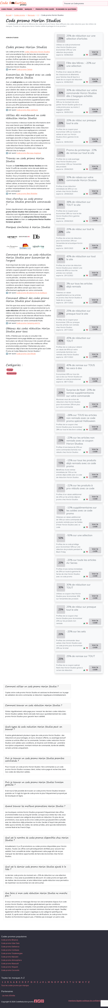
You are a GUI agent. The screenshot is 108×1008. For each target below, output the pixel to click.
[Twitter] (39, 1002)
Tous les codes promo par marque (15, 985)
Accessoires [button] (11, 373)
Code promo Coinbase (10, 950)
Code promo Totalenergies (12, 953)
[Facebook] (35, 1002)
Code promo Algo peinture (27, 110)
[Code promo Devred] (24, 236)
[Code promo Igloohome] (38, 246)
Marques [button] (28, 9)
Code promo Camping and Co (28, 323)
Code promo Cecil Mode (26, 353)
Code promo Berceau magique (28, 153)
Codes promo (6, 9)
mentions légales (75, 1000)
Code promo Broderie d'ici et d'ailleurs (31, 293)
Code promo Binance (9, 940)
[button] (84, 55)
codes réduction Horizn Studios (37, 52)
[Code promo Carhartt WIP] (12, 236)
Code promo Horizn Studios (52, 15)
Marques (31, 15)
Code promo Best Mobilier (26, 193)
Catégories (18, 9)
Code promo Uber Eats (10, 943)
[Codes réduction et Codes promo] (13, 3)
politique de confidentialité (93, 1000)
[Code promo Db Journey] (36, 236)
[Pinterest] (42, 1002)
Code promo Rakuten (9, 957)
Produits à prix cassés (45, 9)
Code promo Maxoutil (10, 963)
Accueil (8, 15)
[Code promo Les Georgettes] (12, 246)
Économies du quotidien (66, 9)
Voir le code (95, 53)
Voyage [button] (10, 370)
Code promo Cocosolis (10, 970)
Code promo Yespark (9, 967)
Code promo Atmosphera (11, 960)
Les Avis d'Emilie (8, 995)
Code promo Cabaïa (24, 69)
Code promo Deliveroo (10, 946)
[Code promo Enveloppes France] (25, 246)
